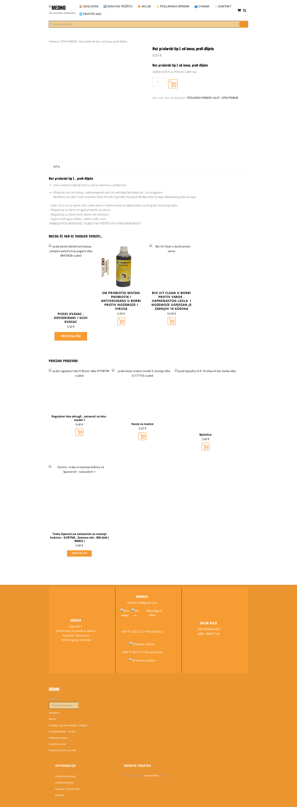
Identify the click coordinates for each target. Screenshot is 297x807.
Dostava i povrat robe (67, 789)
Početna (53, 41)
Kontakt (59, 795)
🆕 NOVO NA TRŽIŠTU (118, 6)
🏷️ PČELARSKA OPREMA (173, 6)
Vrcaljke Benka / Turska (62, 731)
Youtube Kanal (57, 744)
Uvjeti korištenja (64, 782)
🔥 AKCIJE (144, 6)
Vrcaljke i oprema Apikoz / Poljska (68, 725)
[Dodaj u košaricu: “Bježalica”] (206, 447)
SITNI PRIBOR (69, 41)
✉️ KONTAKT (222, 6)
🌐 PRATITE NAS (90, 14)
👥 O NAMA (201, 6)
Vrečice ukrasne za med (62, 750)
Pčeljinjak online (58, 737)
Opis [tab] (56, 167)
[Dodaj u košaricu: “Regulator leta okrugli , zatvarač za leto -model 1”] (79, 432)
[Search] (244, 24)
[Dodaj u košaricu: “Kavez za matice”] (142, 436)
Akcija (52, 719)
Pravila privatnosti (65, 776)
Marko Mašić (152, 775)
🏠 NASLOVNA (88, 6)
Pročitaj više (71, 336)
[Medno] (57, 7)
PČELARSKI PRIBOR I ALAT (203, 98)
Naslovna (54, 712)
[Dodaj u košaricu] (173, 83)
